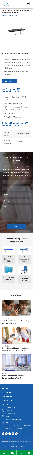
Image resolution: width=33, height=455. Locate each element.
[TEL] (21, 452)
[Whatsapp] (4, 452)
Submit (16, 226)
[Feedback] (29, 452)
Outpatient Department (10, 13)
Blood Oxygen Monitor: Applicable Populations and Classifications (15, 350)
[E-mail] (12, 452)
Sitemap (11, 447)
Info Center (17, 296)
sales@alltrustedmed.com (13, 419)
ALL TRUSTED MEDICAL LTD (19, 441)
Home (4, 10)
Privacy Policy (20, 447)
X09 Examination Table (10, 15)
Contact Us (7, 401)
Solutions (6, 393)
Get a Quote (9, 81)
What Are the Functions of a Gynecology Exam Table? (13, 377)
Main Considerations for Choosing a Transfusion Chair (16, 322)
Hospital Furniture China (21, 10)
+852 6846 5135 (10, 413)
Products (9, 10)
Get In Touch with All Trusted (17, 159)
